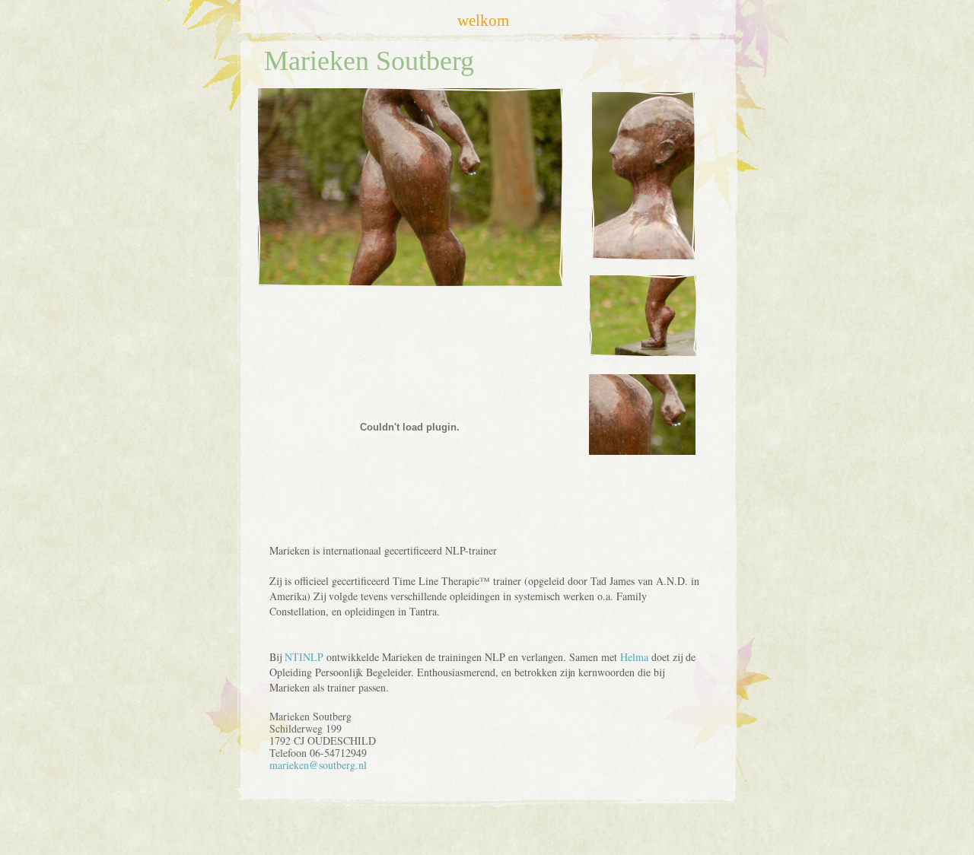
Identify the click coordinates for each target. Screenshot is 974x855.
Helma (634, 657)
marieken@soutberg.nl (318, 765)
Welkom (483, 20)
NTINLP (304, 657)
